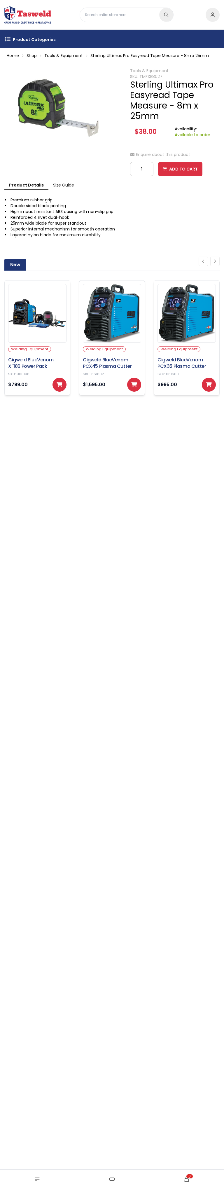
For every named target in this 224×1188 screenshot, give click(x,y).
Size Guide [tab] (63, 185)
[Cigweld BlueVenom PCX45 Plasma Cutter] (112, 337)
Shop (32, 55)
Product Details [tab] (26, 185)
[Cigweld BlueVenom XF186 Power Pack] (37, 337)
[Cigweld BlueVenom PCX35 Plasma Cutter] (186, 337)
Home (13, 55)
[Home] (112, 1179)
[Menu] (37, 1179)
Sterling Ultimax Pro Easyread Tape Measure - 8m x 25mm (149, 55)
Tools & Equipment (63, 55)
